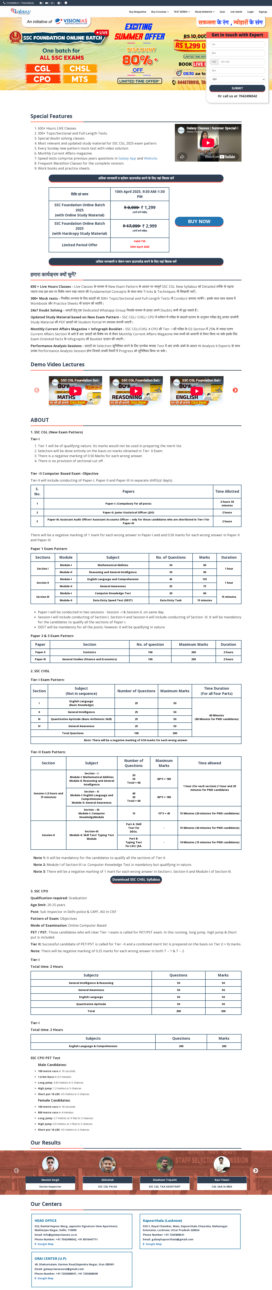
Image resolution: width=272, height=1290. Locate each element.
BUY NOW (199, 221)
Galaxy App (127, 158)
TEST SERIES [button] (181, 12)
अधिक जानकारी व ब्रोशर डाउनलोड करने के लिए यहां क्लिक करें (136, 178)
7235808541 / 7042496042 (20, 3)
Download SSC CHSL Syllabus (136, 879)
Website (150, 158)
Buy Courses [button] (159, 12)
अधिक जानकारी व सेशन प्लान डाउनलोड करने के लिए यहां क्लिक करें (136, 261)
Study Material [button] (204, 12)
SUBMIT (237, 88)
